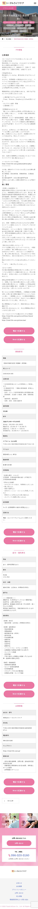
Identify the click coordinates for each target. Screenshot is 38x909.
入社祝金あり (19, 25)
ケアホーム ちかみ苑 (9, 22)
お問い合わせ (19, 843)
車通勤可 (31, 28)
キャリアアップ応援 (9, 28)
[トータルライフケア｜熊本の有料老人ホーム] (13, 3)
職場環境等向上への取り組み (19, 899)
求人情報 (19, 896)
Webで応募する (19, 339)
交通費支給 (10, 25)
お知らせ (19, 883)
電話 (4, 518)
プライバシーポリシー (19, 889)
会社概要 (19, 886)
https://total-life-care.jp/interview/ (14, 320)
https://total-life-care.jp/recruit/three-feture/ (17, 316)
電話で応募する (19, 331)
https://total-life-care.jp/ (11, 751)
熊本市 (32, 22)
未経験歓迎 (14, 31)
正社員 (19, 22)
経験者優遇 (23, 31)
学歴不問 (28, 25)
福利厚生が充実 (22, 28)
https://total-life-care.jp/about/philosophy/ (17, 164)
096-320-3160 (8, 740)
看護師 (25, 22)
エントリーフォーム (14, 518)
